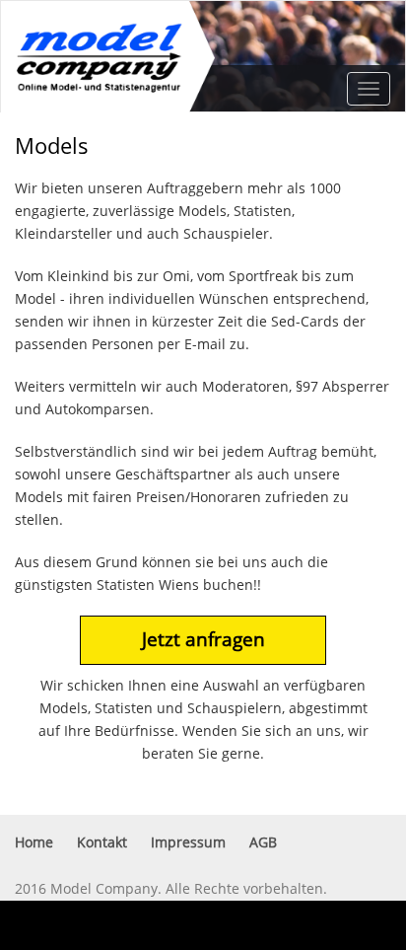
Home (34, 842)
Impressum (188, 842)
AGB (263, 842)
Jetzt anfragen (203, 639)
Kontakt (102, 842)
